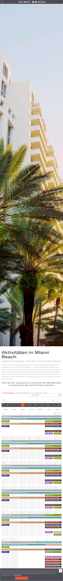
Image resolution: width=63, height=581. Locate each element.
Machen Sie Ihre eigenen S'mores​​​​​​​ (6, 426)
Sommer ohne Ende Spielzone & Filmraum (53, 544)
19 (29, 487)
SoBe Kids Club (7, 416)
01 (55, 413)
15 (55, 463)
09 (3, 463)
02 (3, 438)
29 (29, 413)
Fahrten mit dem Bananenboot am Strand (15, 418)
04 (21, 438)
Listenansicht (24, 393)
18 (20, 487)
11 (20, 463)
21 (46, 487)
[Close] (60, 570)
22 (55, 487)
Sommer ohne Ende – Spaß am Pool (53, 549)
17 (12, 487)
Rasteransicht (9, 393)
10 (12, 463)
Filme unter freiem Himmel (49, 433)
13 (38, 463)
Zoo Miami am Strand (58, 532)
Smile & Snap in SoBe (58, 433)
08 (55, 438)
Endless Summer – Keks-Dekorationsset (49, 542)
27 (12, 413)
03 (12, 438)
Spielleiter (6, 421)
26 (3, 413)
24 (12, 512)
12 (29, 463)
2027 (53, 400)
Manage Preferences (21, 578)
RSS (45, 393)
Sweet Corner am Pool (52, 423)
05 (29, 438)
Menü (2, 1)
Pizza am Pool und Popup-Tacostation (53, 556)
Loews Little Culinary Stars (53, 561)
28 (21, 413)
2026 (3, 400)
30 (38, 413)
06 (38, 438)
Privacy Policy (17, 575)
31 (46, 413)
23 (3, 512)
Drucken (38, 393)
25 (21, 512)
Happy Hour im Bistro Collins (11, 423)
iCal (32, 393)
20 (38, 487)
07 (47, 438)
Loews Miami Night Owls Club (53, 431)
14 (46, 463)
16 (3, 487)
